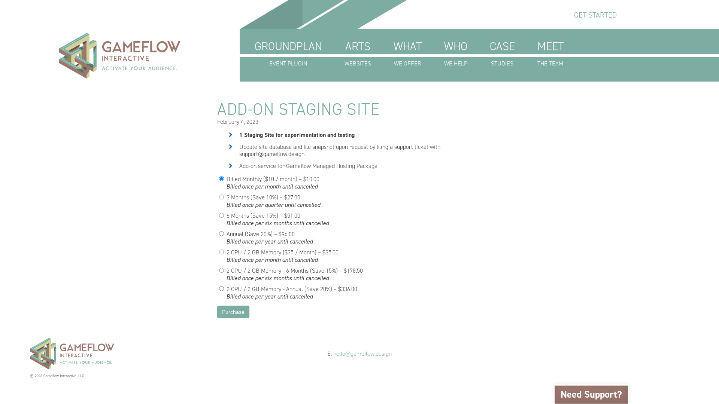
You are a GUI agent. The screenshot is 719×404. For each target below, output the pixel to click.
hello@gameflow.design (362, 354)
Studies (502, 53)
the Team (550, 53)
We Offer (408, 53)
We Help (455, 53)
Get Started (595, 15)
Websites (358, 53)
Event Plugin (288, 53)
